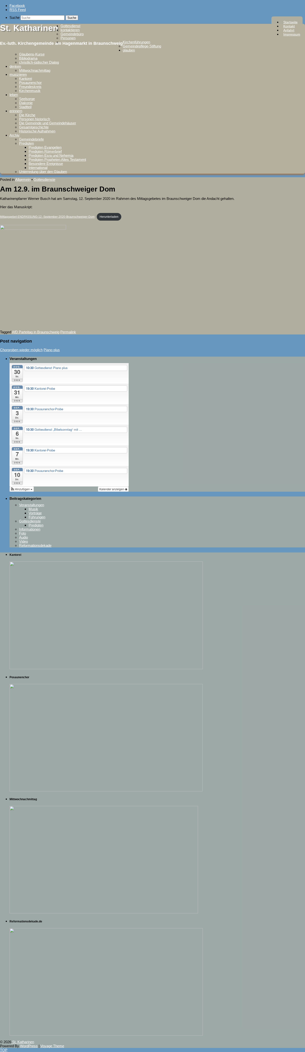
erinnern (16, 111)
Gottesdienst (70, 26)
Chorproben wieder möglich (21, 350)
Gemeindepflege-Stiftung (142, 46)
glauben (129, 50)
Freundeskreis (30, 87)
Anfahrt (288, 30)
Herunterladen (109, 216)
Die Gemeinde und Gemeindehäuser (47, 123)
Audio (23, 537)
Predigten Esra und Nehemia (51, 155)
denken (15, 66)
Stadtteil (25, 107)
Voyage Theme (52, 1046)
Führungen (37, 517)
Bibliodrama (28, 58)
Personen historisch (34, 119)
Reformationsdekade (35, 545)
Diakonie (26, 103)
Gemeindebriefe (31, 139)
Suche (15, 17)
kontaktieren (70, 30)
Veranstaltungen (31, 505)
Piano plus (52, 350)
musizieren (18, 74)
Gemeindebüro (72, 34)
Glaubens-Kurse (32, 54)
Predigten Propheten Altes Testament (57, 159)
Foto (22, 533)
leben (14, 95)
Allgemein (22, 179)
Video (23, 541)
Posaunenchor (30, 83)
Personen (68, 38)
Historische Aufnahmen (37, 131)
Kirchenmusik (30, 91)
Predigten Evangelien (45, 147)
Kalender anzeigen (112, 489)
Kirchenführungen (136, 42)
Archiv (15, 135)
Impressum (291, 34)
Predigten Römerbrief (45, 151)
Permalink (68, 332)
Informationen (29, 529)
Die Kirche (27, 115)
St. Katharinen (29, 28)
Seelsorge (27, 99)
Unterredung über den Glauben (43, 172)
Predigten (26, 143)
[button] (22, 489)
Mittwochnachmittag (34, 70)
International (38, 168)
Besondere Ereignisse (46, 164)
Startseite (290, 22)
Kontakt (289, 26)
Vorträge (35, 513)
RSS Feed (18, 10)
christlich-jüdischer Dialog (39, 62)
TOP (3, 1050)
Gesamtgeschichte (34, 127)
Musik (33, 509)
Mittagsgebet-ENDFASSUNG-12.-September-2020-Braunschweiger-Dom (47, 216)
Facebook (17, 6)
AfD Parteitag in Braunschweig (35, 332)
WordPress (29, 1046)
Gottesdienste (44, 179)
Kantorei (25, 78)
